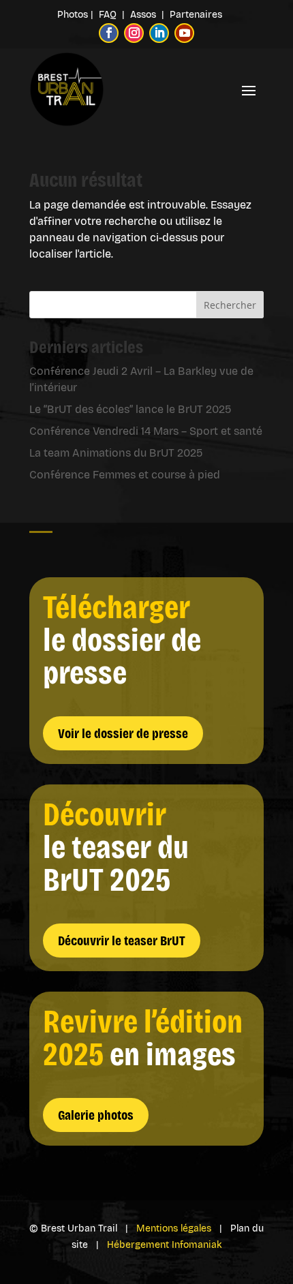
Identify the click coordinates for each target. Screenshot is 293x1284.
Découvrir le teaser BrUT (121, 940)
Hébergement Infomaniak (164, 1245)
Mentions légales (173, 1228)
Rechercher (230, 305)
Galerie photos (96, 1115)
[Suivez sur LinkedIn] (159, 33)
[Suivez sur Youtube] (184, 33)
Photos (72, 14)
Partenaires (196, 14)
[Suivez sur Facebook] (109, 33)
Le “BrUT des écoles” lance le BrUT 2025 (130, 409)
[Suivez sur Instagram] (134, 33)
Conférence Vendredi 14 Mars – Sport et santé (145, 431)
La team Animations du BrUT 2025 (116, 452)
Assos (145, 14)
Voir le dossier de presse (123, 733)
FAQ (109, 14)
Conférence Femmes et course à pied (124, 474)
